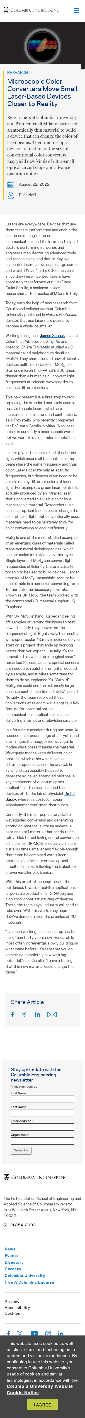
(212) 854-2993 (20, 1225)
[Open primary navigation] (76, 11)
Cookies (12, 1313)
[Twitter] (24, 1015)
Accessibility (17, 1308)
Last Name (18, 1107)
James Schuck (52, 336)
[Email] (52, 1015)
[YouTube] (35, 1335)
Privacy (12, 1302)
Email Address (22, 1121)
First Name (18, 1093)
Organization (20, 1135)
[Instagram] (48, 1335)
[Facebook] (12, 1015)
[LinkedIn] (37, 1015)
